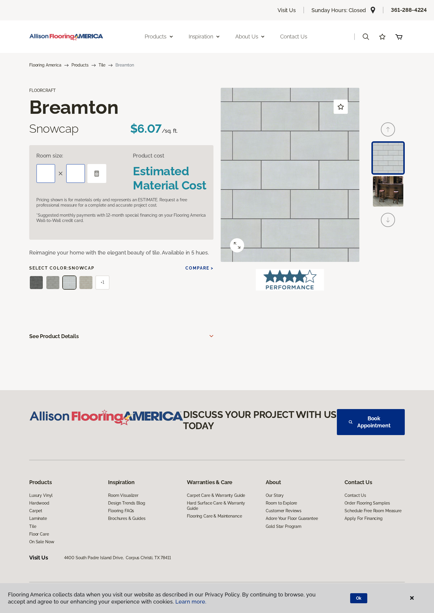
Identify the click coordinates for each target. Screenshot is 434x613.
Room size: (49, 156)
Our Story (275, 495)
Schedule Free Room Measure (373, 510)
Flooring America (45, 65)
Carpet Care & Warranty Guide (216, 495)
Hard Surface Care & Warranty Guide (216, 506)
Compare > (199, 268)
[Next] (388, 220)
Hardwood (39, 503)
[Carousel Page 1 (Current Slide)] (388, 158)
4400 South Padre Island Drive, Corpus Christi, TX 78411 (117, 557)
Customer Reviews (283, 510)
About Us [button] (246, 36)
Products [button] (156, 36)
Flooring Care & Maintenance (214, 516)
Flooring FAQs (121, 510)
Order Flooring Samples (367, 503)
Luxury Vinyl (41, 495)
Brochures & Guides (126, 518)
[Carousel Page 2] (388, 191)
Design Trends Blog (126, 503)
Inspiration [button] (201, 36)
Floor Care (39, 534)
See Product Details (54, 336)
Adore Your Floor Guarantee (292, 518)
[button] (366, 37)
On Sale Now (41, 541)
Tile (102, 65)
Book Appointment (373, 422)
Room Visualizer (123, 495)
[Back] (388, 129)
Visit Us (287, 10)
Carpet (35, 510)
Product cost (148, 156)
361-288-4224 (409, 10)
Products (80, 65)
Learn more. (190, 602)
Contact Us (293, 36)
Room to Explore (281, 503)
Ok (359, 598)
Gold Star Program (283, 526)
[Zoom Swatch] (237, 245)
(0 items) (398, 36)
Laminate (38, 518)
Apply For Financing (363, 518)
